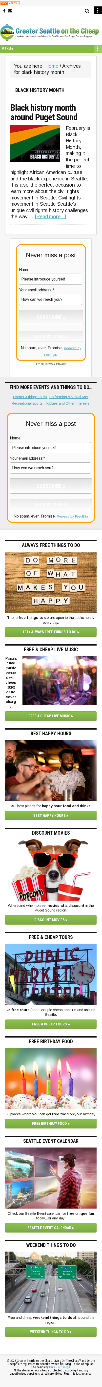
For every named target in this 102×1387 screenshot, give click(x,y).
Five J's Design (59, 1367)
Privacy (61, 364)
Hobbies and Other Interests (66, 403)
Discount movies (49, 920)
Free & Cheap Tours (49, 1024)
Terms (48, 364)
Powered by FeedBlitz (72, 516)
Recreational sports (26, 403)
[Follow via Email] (10, 11)
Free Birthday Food (49, 1123)
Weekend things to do (49, 1332)
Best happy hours (49, 815)
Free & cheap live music (49, 716)
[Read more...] (50, 216)
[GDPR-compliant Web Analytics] (10, 3)
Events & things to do (30, 397)
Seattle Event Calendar (49, 1228)
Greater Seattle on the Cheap (51, 32)
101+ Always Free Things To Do (49, 632)
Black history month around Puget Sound (44, 113)
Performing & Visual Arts (68, 397)
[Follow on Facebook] (4, 11)
